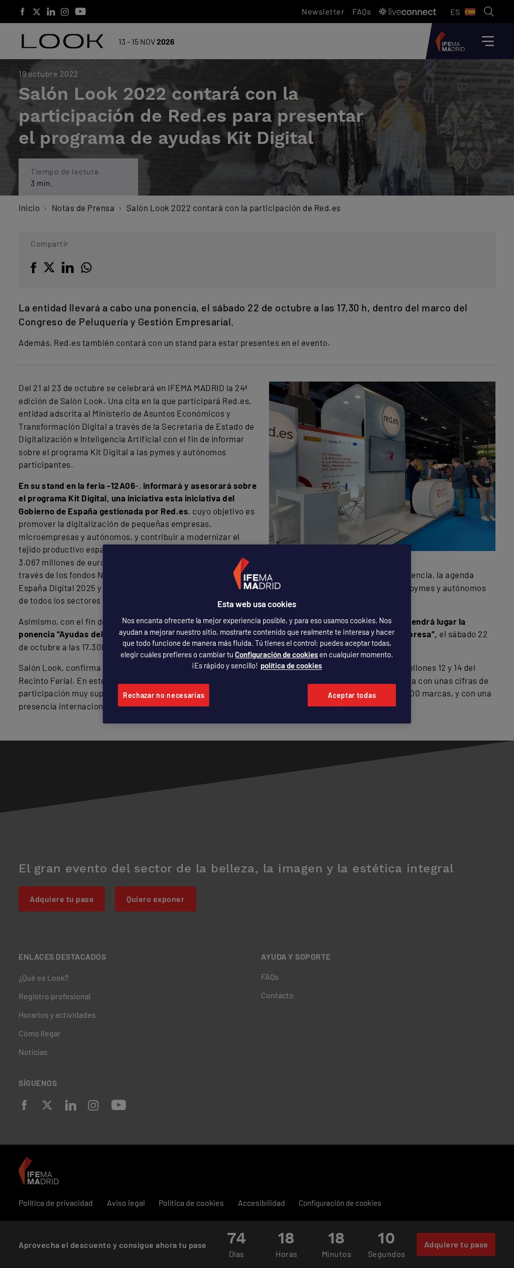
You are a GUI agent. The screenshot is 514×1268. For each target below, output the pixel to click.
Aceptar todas (352, 695)
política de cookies (291, 665)
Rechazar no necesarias (163, 695)
